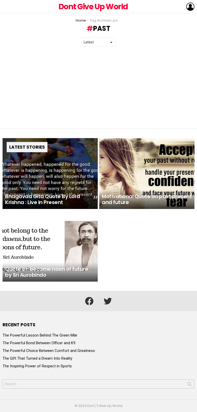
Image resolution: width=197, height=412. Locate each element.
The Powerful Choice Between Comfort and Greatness (49, 350)
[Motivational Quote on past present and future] (146, 173)
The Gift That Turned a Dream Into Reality (37, 358)
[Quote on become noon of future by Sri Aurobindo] (50, 246)
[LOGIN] (190, 6)
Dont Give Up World (93, 6)
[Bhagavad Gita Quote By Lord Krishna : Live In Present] (50, 173)
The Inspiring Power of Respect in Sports (37, 366)
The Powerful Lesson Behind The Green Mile (40, 335)
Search (189, 385)
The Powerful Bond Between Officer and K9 (39, 343)
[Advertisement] (98, 88)
